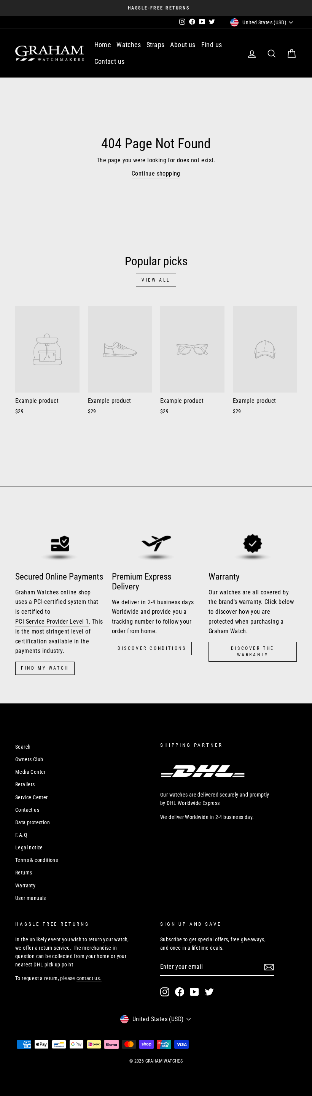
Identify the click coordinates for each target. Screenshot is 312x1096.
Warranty (25, 885)
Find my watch (45, 668)
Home (102, 45)
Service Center (31, 797)
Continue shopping (156, 173)
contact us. (88, 978)
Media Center (30, 772)
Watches (128, 45)
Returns (23, 873)
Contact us (109, 61)
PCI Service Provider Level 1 (52, 621)
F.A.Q (21, 835)
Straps (155, 45)
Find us (211, 45)
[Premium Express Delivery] (156, 539)
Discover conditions (152, 648)
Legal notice (29, 847)
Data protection (32, 822)
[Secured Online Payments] (59, 539)
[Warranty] (253, 539)
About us (182, 45)
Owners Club (29, 759)
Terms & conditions (36, 860)
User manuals (30, 898)
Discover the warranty (252, 651)
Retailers (25, 784)
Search (22, 747)
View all (156, 280)
